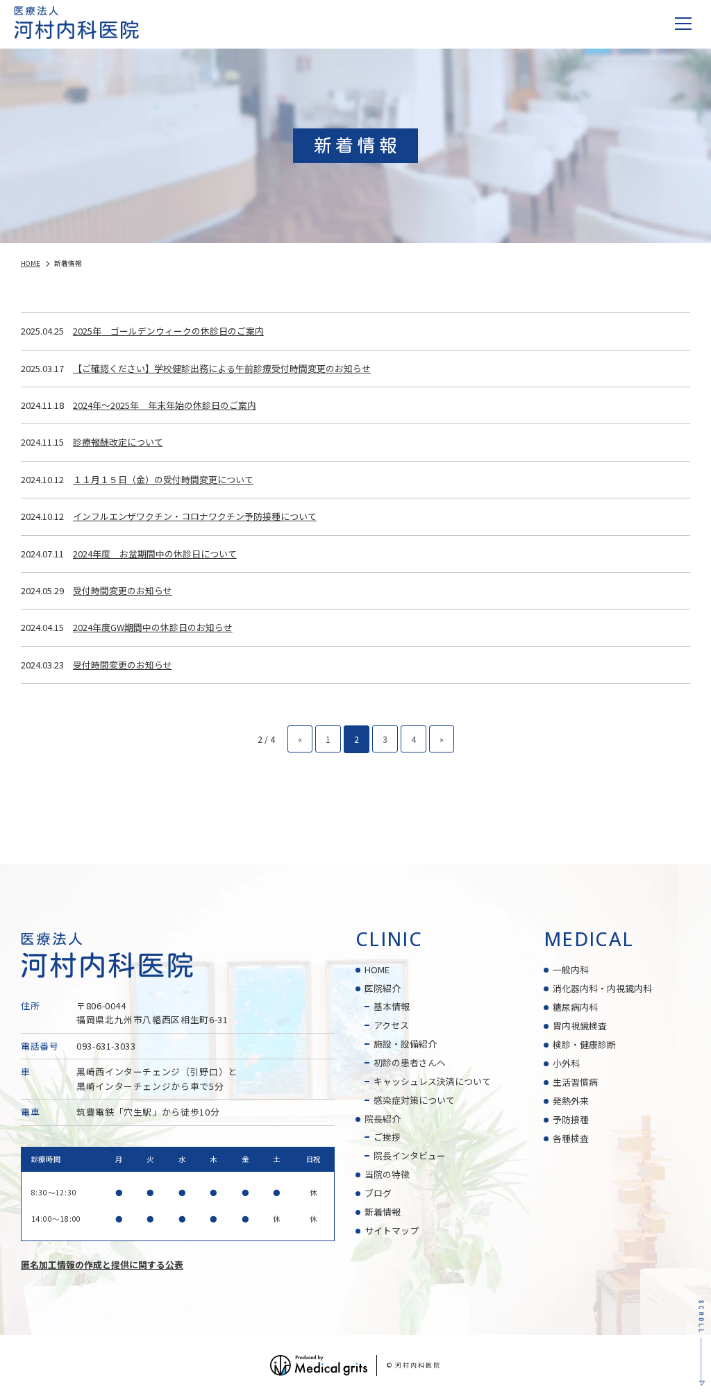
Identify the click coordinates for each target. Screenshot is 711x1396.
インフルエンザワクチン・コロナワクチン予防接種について (195, 516)
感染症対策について (414, 1100)
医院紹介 (383, 988)
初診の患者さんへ (410, 1062)
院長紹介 (383, 1118)
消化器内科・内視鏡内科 (602, 988)
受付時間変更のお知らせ (122, 590)
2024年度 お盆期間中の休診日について (155, 553)
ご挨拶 (387, 1136)
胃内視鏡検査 (580, 1025)
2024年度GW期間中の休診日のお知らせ (153, 627)
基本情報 (392, 1006)
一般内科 (571, 969)
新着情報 (383, 1211)
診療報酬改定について (118, 441)
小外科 (566, 1063)
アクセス (391, 1025)
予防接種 (571, 1119)
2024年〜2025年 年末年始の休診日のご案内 (164, 405)
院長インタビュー (410, 1155)
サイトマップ (392, 1230)
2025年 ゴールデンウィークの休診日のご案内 (168, 330)
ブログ (378, 1193)
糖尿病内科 (575, 1007)
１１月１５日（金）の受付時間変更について (163, 479)
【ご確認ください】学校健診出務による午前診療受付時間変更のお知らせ (222, 368)
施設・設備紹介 (405, 1043)
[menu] (683, 23)
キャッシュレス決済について (432, 1081)
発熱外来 (571, 1100)
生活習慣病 (575, 1081)
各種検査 (571, 1138)
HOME (377, 969)
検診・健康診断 (584, 1044)
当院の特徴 (387, 1174)
